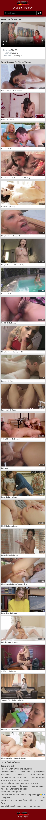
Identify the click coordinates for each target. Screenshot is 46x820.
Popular (28, 8)
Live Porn (18, 8)
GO (39, 13)
